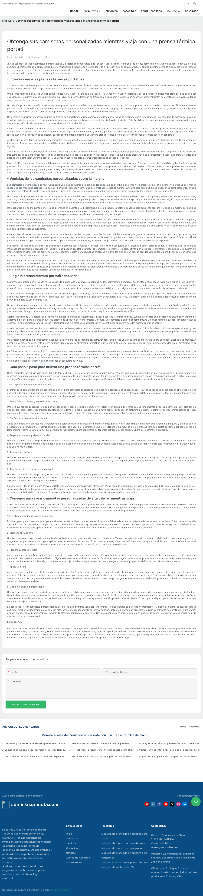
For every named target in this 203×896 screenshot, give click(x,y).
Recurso (182, 726)
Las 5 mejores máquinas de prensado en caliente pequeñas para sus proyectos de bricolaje (35, 756)
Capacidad (194, 726)
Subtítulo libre (41, 890)
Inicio (69, 833)
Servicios (71, 843)
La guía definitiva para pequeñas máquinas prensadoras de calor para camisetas (35, 750)
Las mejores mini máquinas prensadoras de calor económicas (170, 743)
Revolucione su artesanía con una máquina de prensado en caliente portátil (102, 743)
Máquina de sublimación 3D (118, 867)
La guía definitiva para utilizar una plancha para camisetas (169, 756)
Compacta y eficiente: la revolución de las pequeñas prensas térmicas (170, 750)
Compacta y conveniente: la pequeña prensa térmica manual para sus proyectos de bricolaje (35, 743)
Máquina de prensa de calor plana (122, 848)
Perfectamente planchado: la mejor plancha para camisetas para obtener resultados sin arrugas (102, 756)
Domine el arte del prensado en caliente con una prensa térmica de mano (94, 735)
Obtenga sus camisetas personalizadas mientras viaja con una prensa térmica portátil (67, 20)
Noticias (71, 853)
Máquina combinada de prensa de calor (125, 862)
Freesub (7, 20)
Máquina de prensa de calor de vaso (123, 843)
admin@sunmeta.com (164, 847)
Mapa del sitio (60, 890)
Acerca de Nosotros (78, 857)
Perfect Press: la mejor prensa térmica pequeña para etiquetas (102, 750)
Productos (72, 838)
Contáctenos (74, 862)
